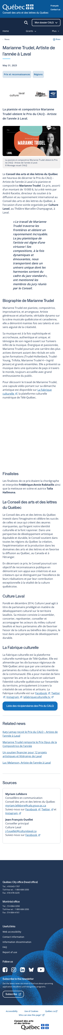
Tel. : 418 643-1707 (11, 886)
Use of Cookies (31, 1011)
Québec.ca (50, 1011)
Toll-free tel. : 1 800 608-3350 (16, 889)
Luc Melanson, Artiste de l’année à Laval (27, 762)
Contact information (13, 936)
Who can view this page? (33, 1015)
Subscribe (11, 994)
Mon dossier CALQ (44, 22)
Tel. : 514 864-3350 (11, 906)
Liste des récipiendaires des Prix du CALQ (30, 705)
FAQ (5, 947)
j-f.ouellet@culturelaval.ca (21, 831)
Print (58, 39)
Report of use (10, 952)
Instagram (14, 697)
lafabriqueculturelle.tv (38, 697)
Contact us (55, 9)
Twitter (47, 809)
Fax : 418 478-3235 (11, 892)
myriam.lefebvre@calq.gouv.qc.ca (25, 805)
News (7, 39)
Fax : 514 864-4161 (11, 912)
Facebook (42, 693)
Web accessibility (12, 931)
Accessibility (12, 1011)
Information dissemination (17, 941)
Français (55, 5)
